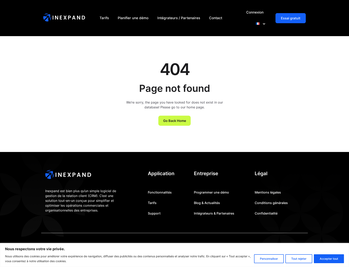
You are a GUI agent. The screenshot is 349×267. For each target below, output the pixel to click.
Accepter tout (329, 258)
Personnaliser (269, 258)
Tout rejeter (298, 258)
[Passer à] (259, 24)
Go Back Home (174, 121)
